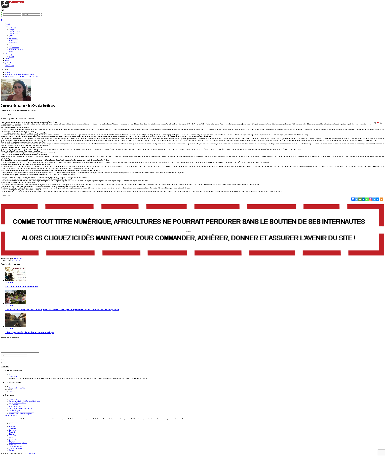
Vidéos (11, 55)
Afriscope (8, 62)
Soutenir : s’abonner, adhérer (18, 443)
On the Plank (13, 399)
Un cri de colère (17, 260)
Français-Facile (9, 66)
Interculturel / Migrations (16, 49)
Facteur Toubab (18, 258)
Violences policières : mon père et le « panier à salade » (22, 76)
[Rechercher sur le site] (2, 10)
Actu (6, 26)
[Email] (360, 199)
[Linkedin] (363, 199)
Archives (32, 453)
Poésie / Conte (13, 33)
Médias (11, 51)
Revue (7, 60)
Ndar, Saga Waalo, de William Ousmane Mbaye (29, 332)
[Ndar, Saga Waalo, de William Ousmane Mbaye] (15, 326)
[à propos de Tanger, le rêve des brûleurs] (16, 101)
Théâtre (11, 35)
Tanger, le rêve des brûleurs (17, 388)
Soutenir (7, 72)
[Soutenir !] (192, 230)
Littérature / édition (15, 31)
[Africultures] (12, 8)
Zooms (7, 58)
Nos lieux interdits (14, 410)
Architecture (13, 42)
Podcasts (11, 57)
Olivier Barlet (9, 282)
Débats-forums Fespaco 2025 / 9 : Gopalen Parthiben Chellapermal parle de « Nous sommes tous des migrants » (62, 309)
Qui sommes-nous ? (11, 419)
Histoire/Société (14, 48)
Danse (11, 37)
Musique (11, 30)
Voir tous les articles (11, 415)
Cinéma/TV (12, 28)
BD (10, 44)
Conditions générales (15, 446)
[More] (381, 199)
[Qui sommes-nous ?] (1, 16)
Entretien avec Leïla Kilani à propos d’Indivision (24, 401)
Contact (11, 450)
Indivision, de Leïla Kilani (17, 406)
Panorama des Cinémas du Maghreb (20, 414)
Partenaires (12, 444)
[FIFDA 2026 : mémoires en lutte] (15, 280)
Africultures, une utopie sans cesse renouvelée (19, 74)
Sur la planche (13, 405)
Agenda (7, 64)
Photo (11, 40)
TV (6, 53)
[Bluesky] (377, 199)
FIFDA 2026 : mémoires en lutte (21, 286)
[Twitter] (356, 199)
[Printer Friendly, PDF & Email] (378, 124)
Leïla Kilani (12, 391)
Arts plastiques (13, 39)
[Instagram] (370, 199)
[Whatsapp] (367, 199)
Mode (11, 46)
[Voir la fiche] (9, 375)
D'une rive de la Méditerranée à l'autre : (21, 408)
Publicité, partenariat (15, 448)
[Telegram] (374, 199)
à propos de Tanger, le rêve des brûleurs (21, 412)
